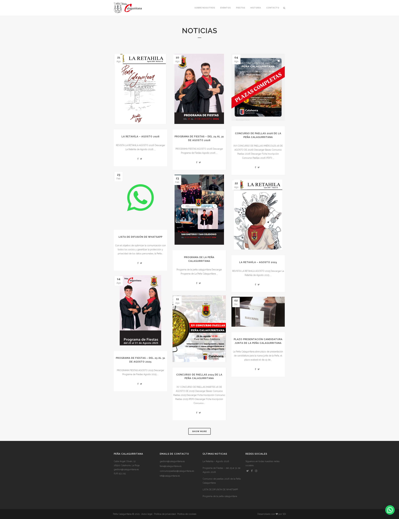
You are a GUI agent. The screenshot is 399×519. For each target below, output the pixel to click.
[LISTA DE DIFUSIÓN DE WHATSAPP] (140, 197)
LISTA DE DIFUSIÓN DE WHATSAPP (140, 236)
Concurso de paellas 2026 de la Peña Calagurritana (222, 481)
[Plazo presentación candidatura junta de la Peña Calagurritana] (258, 312)
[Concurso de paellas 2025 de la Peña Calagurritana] (199, 328)
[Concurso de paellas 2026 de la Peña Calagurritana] (258, 87)
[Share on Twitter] (141, 159)
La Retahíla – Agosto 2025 (258, 262)
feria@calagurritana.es (171, 466)
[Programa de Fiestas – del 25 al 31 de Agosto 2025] (140, 310)
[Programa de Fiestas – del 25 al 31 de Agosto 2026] (199, 89)
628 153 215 (120, 473)
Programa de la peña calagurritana (220, 496)
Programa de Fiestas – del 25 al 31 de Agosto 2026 (221, 470)
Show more (199, 431)
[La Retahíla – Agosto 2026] (140, 89)
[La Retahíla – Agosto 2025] (258, 215)
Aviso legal (146, 514)
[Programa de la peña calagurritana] (199, 210)
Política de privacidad (165, 514)
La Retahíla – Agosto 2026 (140, 136)
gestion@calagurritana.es (126, 469)
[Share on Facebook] (138, 159)
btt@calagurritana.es (170, 476)
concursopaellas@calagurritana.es (177, 471)
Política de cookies (186, 514)
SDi (284, 514)
